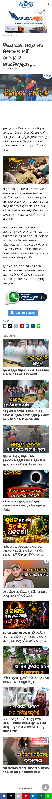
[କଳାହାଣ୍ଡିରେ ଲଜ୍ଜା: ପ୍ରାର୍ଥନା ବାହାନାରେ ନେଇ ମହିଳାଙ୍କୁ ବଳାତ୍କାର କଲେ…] (26, 751)
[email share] (16, 326)
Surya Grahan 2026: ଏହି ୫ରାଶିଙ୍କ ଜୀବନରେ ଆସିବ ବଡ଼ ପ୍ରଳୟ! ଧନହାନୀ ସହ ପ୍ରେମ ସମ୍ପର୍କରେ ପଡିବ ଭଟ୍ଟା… (24, 636)
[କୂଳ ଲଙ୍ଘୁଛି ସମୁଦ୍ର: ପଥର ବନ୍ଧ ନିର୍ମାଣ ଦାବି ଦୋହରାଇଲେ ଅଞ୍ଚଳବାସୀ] (26, 353)
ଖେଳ (16, 35)
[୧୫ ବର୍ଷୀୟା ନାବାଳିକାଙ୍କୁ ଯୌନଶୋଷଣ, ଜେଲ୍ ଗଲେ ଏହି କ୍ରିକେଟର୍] (26, 574)
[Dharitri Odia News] (26, 4)
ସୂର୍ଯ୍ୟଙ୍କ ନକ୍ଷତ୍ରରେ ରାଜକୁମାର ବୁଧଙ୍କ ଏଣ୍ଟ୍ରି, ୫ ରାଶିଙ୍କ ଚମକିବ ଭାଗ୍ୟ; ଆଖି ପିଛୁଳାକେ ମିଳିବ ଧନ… (23, 550)
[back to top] (45, 787)
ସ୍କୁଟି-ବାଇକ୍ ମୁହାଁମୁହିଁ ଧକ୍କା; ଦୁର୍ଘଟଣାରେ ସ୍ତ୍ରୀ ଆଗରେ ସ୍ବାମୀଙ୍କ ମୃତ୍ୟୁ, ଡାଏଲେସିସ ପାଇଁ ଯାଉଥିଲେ (24, 460)
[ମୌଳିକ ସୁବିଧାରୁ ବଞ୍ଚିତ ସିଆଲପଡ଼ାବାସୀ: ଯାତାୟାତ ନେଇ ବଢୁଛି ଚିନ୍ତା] (26, 660)
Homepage (7, 35)
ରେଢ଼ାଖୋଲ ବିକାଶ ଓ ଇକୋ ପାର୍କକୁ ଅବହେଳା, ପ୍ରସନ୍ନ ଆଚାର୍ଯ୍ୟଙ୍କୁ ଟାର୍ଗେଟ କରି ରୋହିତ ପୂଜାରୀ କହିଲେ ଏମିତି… (26, 415)
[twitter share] (10, 326)
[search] (48, 4)
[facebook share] (4, 326)
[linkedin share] (27, 326)
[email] (18, 796)
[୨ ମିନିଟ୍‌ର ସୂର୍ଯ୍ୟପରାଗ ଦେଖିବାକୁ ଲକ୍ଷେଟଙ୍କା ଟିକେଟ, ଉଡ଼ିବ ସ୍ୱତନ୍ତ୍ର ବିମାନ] (26, 484)
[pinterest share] (22, 326)
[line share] (38, 326)
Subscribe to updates (25, 313)
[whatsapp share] (33, 326)
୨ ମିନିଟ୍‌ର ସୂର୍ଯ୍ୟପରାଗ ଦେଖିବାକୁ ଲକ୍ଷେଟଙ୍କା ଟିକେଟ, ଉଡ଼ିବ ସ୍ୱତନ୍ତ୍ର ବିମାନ (25, 505)
